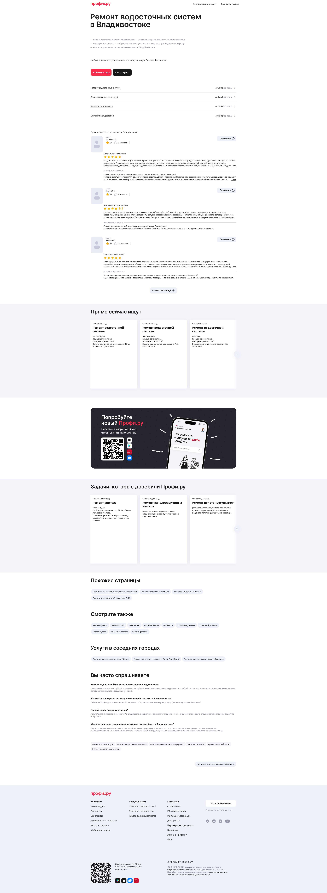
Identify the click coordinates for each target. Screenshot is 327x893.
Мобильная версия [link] (101, 829)
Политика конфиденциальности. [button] (195, 874)
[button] (226, 138)
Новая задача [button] (98, 806)
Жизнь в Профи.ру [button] (177, 834)
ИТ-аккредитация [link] (176, 811)
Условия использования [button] (104, 820)
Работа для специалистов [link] (142, 815)
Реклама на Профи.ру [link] (178, 815)
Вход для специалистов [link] (141, 811)
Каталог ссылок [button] (99, 825)
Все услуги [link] (96, 811)
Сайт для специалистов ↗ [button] (143, 806)
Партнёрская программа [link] (180, 825)
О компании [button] (173, 806)
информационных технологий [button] (181, 869)
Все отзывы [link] (97, 815)
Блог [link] (169, 839)
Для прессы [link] (173, 820)
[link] (101, 72)
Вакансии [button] (172, 829)
